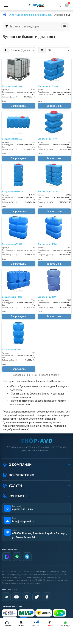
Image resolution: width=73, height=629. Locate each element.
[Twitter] (36, 596)
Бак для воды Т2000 (12, 297)
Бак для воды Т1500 (47, 244)
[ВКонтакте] (6, 596)
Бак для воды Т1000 (12, 244)
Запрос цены (19, 105)
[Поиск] (59, 5)
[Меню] (6, 5)
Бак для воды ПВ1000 (12, 191)
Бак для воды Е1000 (12, 86)
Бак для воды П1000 (48, 86)
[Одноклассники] (47, 596)
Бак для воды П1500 (12, 139)
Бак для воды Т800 (11, 349)
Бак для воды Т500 (47, 297)
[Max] (6, 556)
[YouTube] (16, 596)
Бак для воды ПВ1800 (48, 191)
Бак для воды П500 (47, 139)
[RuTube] (26, 596)
